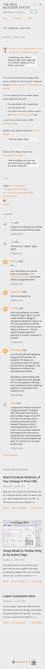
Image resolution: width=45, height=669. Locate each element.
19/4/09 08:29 (16, 395)
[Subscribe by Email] (34, 11)
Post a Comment (10, 455)
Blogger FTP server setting (22, 115)
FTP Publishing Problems (15, 189)
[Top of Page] (34, 662)
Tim (12, 223)
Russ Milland (16, 350)
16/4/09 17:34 (16, 300)
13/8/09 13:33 (16, 448)
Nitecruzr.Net (10, 196)
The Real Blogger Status (16, 6)
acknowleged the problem (13, 155)
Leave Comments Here (19, 596)
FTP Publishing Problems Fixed (18, 193)
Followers (18, 18)
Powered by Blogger (24, 662)
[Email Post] (4, 202)
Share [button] (6, 205)
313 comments (18, 623)
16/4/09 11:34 (16, 234)
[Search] (34, 4)
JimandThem (16, 292)
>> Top (5, 178)
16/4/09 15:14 (16, 284)
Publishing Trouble (17, 85)
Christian (14, 308)
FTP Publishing (17, 186)
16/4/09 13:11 (16, 253)
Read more (37, 508)
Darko (13, 403)
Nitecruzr (14, 261)
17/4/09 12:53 (16, 342)
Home (5, 18)
